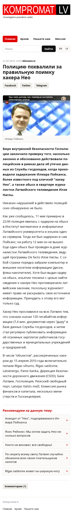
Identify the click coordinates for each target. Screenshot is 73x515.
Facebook (10, 85)
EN (60, 48)
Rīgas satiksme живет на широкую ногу (32, 471)
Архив (24, 38)
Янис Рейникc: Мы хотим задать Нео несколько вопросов (33, 433)
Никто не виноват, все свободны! (28, 445)
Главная (10, 38)
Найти (48, 48)
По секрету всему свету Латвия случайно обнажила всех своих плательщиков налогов (34, 458)
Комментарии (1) (15, 486)
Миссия (60, 38)
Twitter (26, 85)
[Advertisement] (36, 26)
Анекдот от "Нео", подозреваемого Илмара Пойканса (32, 420)
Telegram (41, 85)
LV (67, 48)
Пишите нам (41, 38)
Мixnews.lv (28, 61)
